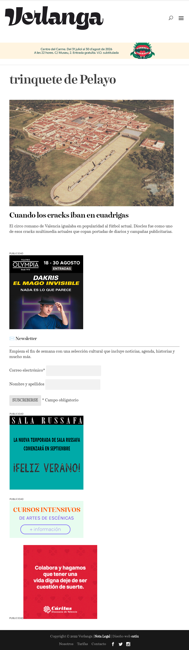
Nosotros (66, 644)
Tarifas (82, 644)
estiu (135, 636)
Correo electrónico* (27, 371)
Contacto (99, 644)
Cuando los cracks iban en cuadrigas (68, 215)
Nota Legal (102, 636)
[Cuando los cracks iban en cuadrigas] (91, 153)
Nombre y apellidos (26, 384)
